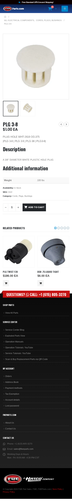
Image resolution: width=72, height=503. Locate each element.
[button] (7, 66)
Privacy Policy (9, 492)
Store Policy (57, 489)
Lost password (12, 406)
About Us (9, 423)
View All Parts (11, 313)
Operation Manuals (14, 341)
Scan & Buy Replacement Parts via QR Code (26, 359)
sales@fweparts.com (23, 449)
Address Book (12, 382)
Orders (8, 376)
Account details (12, 400)
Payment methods (13, 388)
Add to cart (36, 207)
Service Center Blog (14, 330)
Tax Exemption (12, 394)
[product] (18, 252)
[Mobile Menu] (65, 9)
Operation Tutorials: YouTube (19, 347)
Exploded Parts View (15, 336)
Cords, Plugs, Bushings (22, 196)
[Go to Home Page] (5, 17)
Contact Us (10, 428)
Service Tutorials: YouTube (18, 353)
